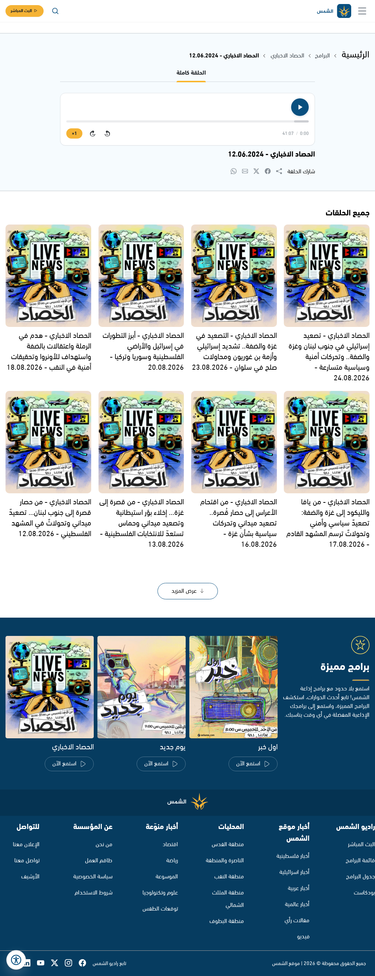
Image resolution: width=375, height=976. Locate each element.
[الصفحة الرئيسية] (333, 11)
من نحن (104, 844)
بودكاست (364, 893)
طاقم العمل (98, 860)
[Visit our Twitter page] (58, 963)
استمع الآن (248, 764)
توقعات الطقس (160, 909)
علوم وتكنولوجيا (160, 893)
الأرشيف (30, 877)
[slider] (187, 121)
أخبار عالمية (297, 904)
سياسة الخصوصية (92, 877)
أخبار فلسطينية (292, 856)
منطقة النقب (229, 877)
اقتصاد (170, 844)
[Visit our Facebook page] (86, 963)
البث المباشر (21, 11)
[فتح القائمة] (362, 11)
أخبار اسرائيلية (294, 872)
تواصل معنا (27, 860)
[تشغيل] (300, 107)
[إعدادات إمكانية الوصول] (16, 959)
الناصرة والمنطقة (225, 860)
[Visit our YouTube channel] (44, 963)
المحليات (231, 827)
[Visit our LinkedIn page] (30, 963)
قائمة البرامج (360, 860)
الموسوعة (167, 877)
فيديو (303, 936)
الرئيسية (356, 54)
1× (74, 133)
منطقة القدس (228, 844)
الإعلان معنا (26, 844)
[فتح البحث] (55, 11)
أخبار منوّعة (162, 827)
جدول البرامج (360, 877)
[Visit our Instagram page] (72, 963)
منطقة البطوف (226, 921)
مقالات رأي (297, 920)
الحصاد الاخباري (286, 56)
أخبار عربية (298, 888)
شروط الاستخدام (93, 893)
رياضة (172, 860)
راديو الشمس (355, 827)
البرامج (322, 56)
